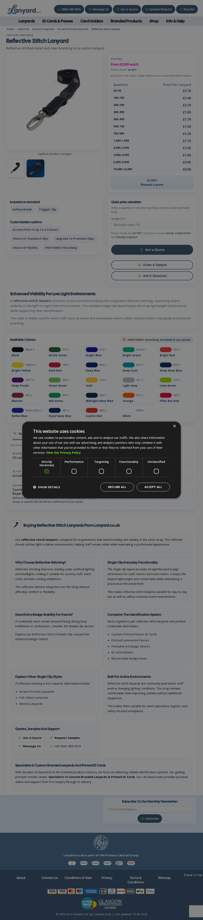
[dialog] (101, 460)
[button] (46, 487)
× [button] (174, 426)
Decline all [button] (117, 487)
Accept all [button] (153, 487)
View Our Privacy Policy (63, 452)
